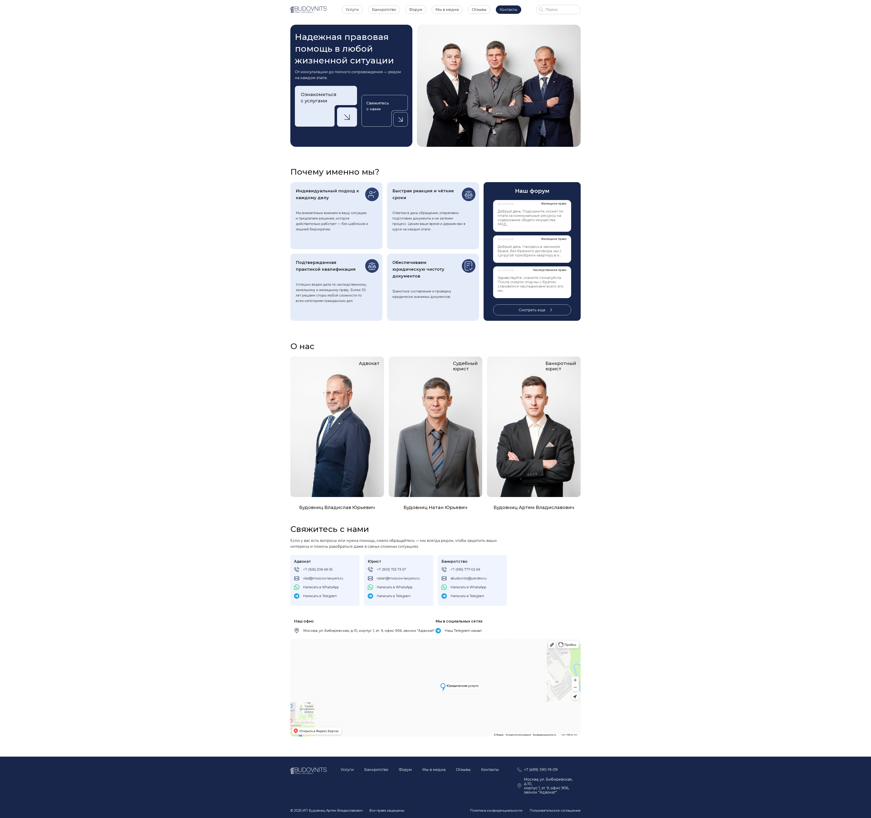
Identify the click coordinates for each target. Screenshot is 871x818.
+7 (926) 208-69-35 (318, 569)
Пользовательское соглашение (555, 810)
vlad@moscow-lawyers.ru (323, 578)
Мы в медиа (447, 9)
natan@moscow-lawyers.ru (398, 578)
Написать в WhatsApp (321, 587)
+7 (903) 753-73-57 (391, 569)
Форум (415, 9)
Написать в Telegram (320, 596)
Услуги (352, 9)
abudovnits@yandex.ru (468, 578)
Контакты (508, 9)
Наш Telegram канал (463, 630)
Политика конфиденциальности (496, 810)
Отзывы (479, 9)
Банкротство (384, 9)
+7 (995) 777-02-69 (465, 569)
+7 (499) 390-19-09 (541, 769)
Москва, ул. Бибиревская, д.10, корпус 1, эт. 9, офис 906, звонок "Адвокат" (369, 630)
